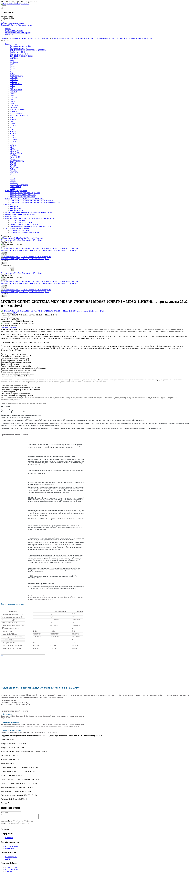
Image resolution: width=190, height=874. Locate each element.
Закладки (8, 871)
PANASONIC (15, 157)
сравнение (13, 325)
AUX (12, 60)
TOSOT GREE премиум (19, 185)
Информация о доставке (14, 31)
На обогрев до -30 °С (17, 52)
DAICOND (14, 98)
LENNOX (13, 141)
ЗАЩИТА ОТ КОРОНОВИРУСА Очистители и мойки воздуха (29, 212)
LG (11, 143)
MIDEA (13, 149)
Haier (12, 121)
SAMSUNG (14, 173)
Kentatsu (13, 131)
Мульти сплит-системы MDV (39, 38)
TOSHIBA (13, 183)
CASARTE (14, 80)
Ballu (11, 72)
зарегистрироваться (16, 23)
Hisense (12, 123)
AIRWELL (14, 58)
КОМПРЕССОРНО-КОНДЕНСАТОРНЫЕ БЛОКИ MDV (31, 201)
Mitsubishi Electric (16, 151)
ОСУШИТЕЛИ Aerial (18, 220)
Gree (11, 117)
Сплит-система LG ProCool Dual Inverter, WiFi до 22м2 (21, 240)
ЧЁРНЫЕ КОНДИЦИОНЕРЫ (21, 56)
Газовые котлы (10, 216)
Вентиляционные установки (16, 191)
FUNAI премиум (16, 113)
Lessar (12, 135)
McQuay (13, 145)
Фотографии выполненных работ (17, 33)
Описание (4, 327)
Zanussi (12, 189)
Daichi (12, 96)
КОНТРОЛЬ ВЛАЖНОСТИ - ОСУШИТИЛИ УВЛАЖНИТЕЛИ (29, 218)
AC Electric (14, 62)
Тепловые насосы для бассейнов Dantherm (25, 232)
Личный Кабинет (11, 867)
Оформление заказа (24, 25)
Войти (3, 23)
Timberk (13, 181)
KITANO (13, 133)
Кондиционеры (14, 38)
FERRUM (13, 111)
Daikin (12, 99)
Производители (11, 857)
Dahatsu (12, 94)
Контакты (9, 35)
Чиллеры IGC (15, 206)
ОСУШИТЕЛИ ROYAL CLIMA (22, 222)
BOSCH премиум (16, 76)
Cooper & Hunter (16, 90)
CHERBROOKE (16, 84)
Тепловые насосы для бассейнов (17, 228)
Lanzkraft (13, 137)
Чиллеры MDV (15, 208)
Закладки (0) (5, 25)
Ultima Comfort (15, 187)
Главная (8, 29)
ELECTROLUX (16, 105)
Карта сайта (9, 848)
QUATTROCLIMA (17, 161)
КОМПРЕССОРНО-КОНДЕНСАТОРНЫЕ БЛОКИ (24, 199)
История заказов (11, 869)
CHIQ (12, 88)
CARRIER (13, 78)
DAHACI (13, 92)
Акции (7, 859)
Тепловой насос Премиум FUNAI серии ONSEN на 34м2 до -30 (25, 259)
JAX (11, 129)
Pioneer (12, 159)
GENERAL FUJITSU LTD (19, 115)
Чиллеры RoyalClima (17, 210)
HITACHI (13, 125)
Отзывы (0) (13, 327)
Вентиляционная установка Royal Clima (25, 193)
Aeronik (12, 66)
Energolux (13, 107)
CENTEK (13, 82)
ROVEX (13, 165)
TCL (11, 177)
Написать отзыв (28, 323)
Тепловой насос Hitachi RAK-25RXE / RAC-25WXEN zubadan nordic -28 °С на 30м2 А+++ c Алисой (38, 250)
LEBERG (13, 139)
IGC (11, 127)
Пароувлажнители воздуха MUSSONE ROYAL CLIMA (30, 226)
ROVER (13, 163)
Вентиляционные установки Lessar (23, 195)
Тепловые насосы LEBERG (20, 230)
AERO (12, 64)
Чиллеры (8, 205)
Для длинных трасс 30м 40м (20, 46)
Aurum (12, 68)
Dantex (12, 101)
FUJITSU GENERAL (18, 109)
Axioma (12, 70)
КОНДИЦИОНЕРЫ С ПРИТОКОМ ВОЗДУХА (28, 50)
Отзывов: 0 (16, 323)
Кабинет (13, 25)
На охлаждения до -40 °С (19, 54)
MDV (24, 38)
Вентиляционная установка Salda (22, 197)
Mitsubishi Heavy (16, 153)
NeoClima (13, 155)
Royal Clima (14, 167)
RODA (12, 169)
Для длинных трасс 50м (18, 48)
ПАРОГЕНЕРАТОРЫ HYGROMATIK (24, 224)
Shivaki (12, 175)
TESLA (12, 179)
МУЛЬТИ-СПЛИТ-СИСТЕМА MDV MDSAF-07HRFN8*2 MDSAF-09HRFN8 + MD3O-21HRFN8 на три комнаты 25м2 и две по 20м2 (102, 38)
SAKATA (13, 171)
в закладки (5, 325)
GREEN (13, 119)
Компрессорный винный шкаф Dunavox (20, 214)
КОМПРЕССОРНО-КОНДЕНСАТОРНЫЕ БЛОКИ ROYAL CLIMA (35, 203)
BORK (12, 74)
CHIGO (12, 86)
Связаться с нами (11, 846)
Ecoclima (13, 103)
